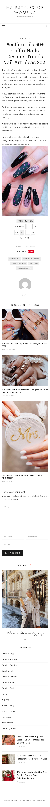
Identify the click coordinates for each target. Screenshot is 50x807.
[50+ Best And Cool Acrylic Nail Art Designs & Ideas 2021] (25, 324)
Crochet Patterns (9, 677)
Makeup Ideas (8, 711)
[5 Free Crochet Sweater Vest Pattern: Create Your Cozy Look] (8, 759)
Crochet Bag (8, 654)
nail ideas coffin (24, 268)
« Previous (19, 226)
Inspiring (5, 700)
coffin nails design (31, 259)
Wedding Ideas (9, 728)
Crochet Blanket (9, 659)
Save (31, 252)
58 (21, 238)
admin (18, 246)
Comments (30, 246)
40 (16, 232)
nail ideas (34, 263)
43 (33, 232)
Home (4, 694)
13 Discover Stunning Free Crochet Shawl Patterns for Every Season (30, 739)
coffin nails (14, 259)
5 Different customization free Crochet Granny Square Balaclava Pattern (32, 775)
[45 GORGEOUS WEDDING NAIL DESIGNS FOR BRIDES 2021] (25, 436)
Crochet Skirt (8, 688)
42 (28, 232)
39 (34, 226)
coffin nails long (18, 263)
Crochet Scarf (8, 682)
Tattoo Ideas (7, 723)
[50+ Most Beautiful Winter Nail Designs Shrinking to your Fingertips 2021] (25, 370)
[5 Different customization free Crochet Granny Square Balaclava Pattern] (8, 775)
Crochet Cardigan (10, 665)
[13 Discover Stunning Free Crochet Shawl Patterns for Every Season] (8, 740)
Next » (28, 238)
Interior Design (8, 705)
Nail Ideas (25, 38)
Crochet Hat (7, 671)
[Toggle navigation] (3, 26)
